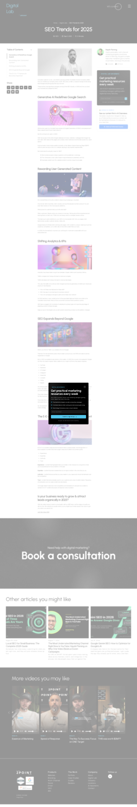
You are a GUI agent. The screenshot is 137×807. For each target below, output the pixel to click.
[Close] (84, 387)
